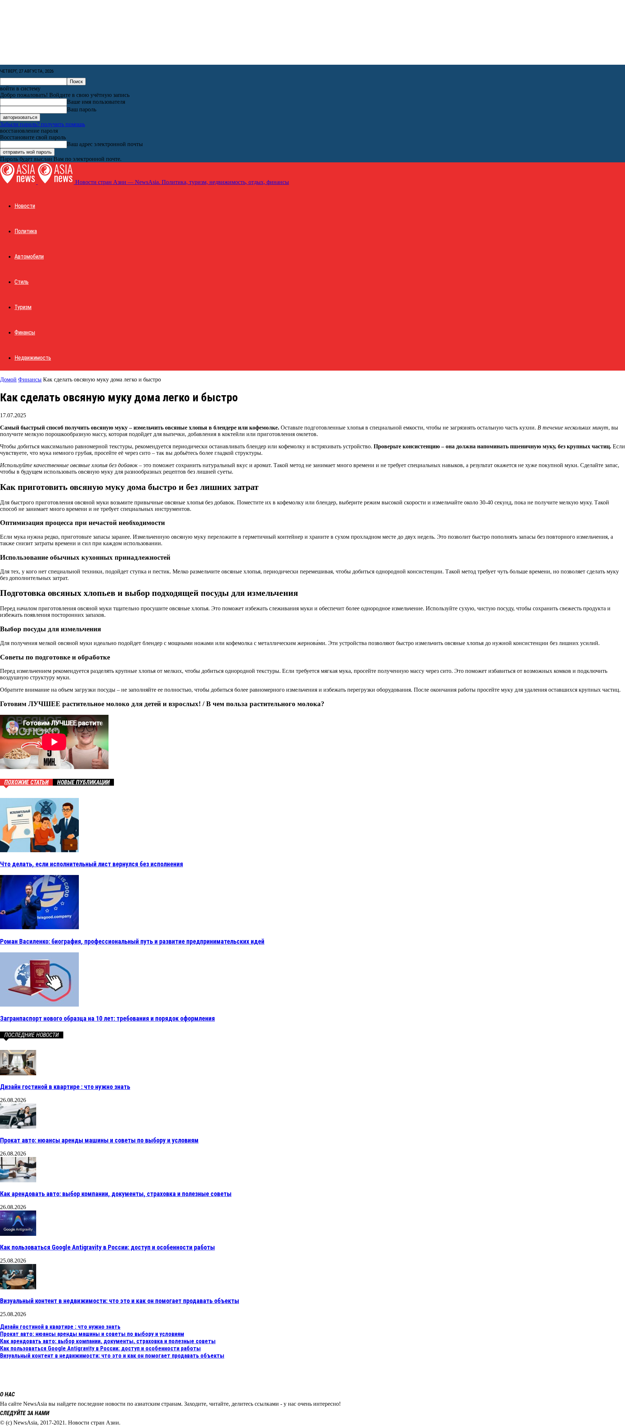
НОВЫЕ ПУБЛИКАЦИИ (83, 782)
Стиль (21, 281)
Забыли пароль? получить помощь (42, 124)
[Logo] (19, 182)
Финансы (24, 332)
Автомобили (29, 256)
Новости (24, 205)
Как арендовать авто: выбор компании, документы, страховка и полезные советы (115, 1193)
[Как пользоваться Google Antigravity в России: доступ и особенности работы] (18, 1234)
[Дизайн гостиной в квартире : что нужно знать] (18, 1073)
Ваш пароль (81, 109)
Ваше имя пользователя (96, 102)
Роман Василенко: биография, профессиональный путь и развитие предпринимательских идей (132, 941)
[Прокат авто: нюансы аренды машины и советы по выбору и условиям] (18, 1127)
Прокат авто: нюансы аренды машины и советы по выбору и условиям (99, 1140)
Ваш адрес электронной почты (105, 144)
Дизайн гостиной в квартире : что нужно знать (65, 1086)
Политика (25, 231)
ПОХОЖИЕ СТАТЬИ (26, 782)
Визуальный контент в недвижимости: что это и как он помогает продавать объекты (119, 1301)
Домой (8, 379)
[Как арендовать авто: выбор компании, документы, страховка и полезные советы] (18, 1180)
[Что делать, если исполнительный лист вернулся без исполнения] (39, 850)
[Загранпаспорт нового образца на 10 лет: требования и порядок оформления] (39, 1005)
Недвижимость (32, 357)
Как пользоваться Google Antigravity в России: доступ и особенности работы (107, 1247)
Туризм (22, 307)
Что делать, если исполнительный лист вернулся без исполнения (91, 864)
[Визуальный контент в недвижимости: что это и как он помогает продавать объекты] (18, 1287)
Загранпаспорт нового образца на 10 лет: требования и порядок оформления (107, 1018)
